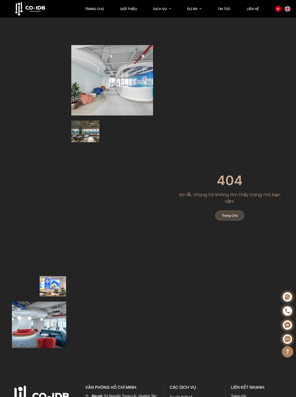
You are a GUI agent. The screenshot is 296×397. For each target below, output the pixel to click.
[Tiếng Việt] (278, 9)
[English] (288, 9)
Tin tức (224, 9)
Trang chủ (94, 9)
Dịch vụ (160, 9)
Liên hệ (253, 9)
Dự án (192, 9)
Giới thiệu (128, 9)
